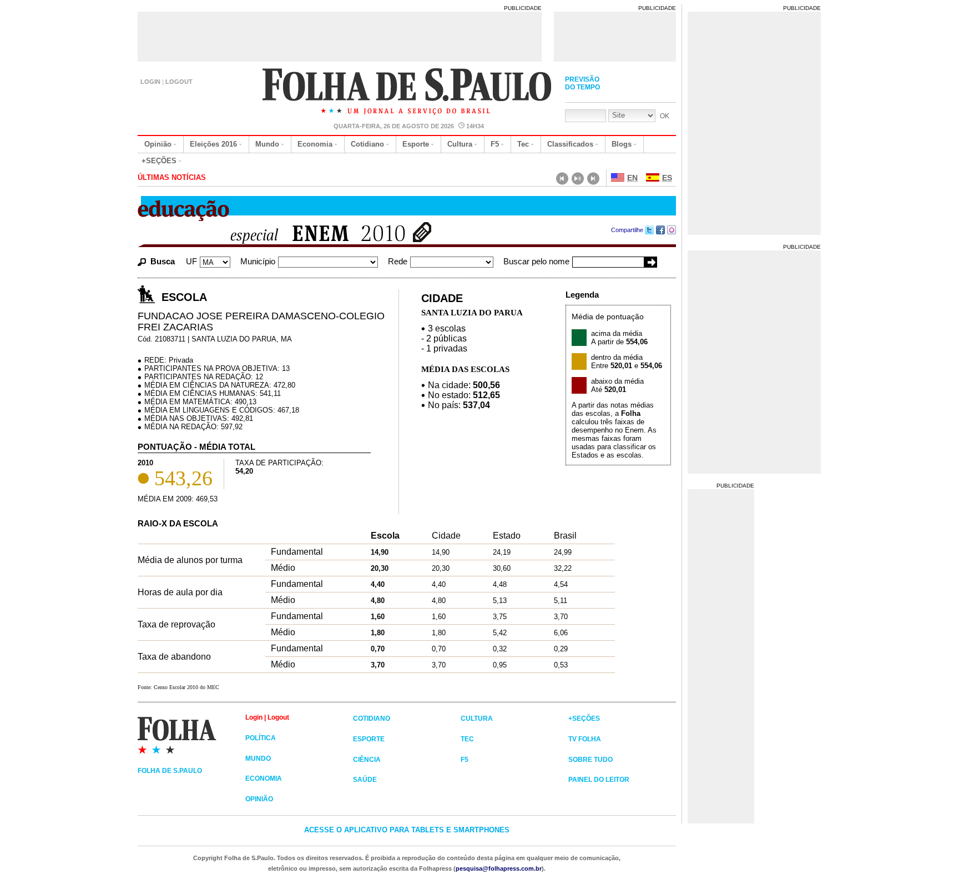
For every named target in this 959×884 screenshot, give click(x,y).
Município (257, 261)
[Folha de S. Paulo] (407, 92)
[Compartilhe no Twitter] (649, 229)
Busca (162, 261)
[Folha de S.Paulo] (191, 734)
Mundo (267, 144)
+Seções (159, 161)
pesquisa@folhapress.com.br (499, 868)
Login (150, 81)
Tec (523, 144)
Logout (179, 81)
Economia (314, 144)
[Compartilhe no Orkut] (672, 229)
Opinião (157, 144)
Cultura (459, 144)
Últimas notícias (172, 177)
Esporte (415, 144)
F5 (495, 144)
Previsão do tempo (582, 83)
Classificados (570, 144)
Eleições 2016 (213, 144)
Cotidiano (367, 144)
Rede (397, 261)
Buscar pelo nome (536, 261)
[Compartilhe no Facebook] (660, 229)
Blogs (622, 144)
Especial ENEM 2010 (311, 234)
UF (191, 261)
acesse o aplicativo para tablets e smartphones (406, 830)
